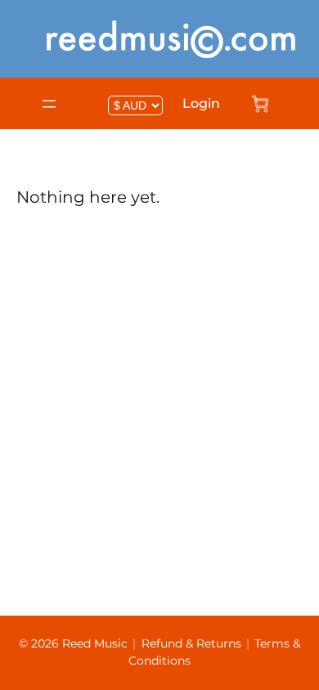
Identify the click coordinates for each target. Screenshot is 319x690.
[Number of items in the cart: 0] (260, 103)
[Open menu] (49, 104)
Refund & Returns (191, 643)
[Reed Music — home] (171, 39)
